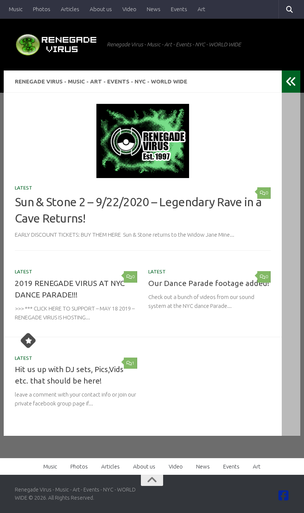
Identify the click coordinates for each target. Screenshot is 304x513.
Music (16, 9)
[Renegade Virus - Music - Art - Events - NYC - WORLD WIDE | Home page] (57, 44)
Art (201, 9)
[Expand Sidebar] (291, 81)
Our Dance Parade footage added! (208, 283)
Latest (23, 187)
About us (101, 9)
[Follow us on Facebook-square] (283, 495)
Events (179, 9)
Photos (41, 9)
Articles (70, 9)
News (154, 9)
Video (129, 9)
